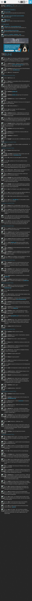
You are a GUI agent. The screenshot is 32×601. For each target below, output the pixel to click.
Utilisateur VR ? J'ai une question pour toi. (12, 26)
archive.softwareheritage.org (17, 64)
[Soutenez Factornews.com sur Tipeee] (16, 51)
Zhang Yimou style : (7, 16)
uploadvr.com (13, 242)
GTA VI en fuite (7, 11)
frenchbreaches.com (12, 398)
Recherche (19, 2)
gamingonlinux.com (14, 315)
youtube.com (14, 91)
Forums (5, 24)
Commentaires (8, 10)
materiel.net (21, 400)
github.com (16, 308)
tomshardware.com (17, 155)
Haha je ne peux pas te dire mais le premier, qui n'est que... (14, 35)
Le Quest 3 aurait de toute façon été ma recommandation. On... (15, 27)
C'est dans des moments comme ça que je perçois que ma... (14, 31)
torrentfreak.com (16, 70)
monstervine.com (8, 287)
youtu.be (13, 507)
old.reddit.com (15, 199)
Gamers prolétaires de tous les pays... (11, 30)
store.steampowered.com (21, 299)
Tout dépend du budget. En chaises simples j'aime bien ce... (14, 20)
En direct (7, 6)
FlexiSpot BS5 (7, 19)
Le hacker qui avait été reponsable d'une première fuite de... (14, 12)
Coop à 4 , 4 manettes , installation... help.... (13, 34)
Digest (19, 6)
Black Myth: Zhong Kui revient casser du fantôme (14, 15)
